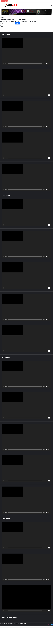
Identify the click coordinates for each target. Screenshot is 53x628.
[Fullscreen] (49, 63)
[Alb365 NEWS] (10, 5)
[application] (26, 51)
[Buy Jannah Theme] (26, 11)
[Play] (4, 63)
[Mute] (47, 63)
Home (1, 25)
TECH (1, 29)
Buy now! (2, 30)
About (1, 26)
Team (1, 28)
